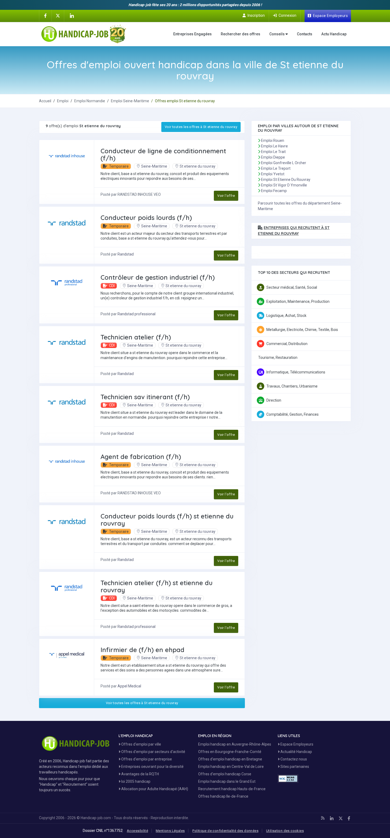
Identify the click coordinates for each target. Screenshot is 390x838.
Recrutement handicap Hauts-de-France (232, 789)
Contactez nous (293, 759)
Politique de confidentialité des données (225, 831)
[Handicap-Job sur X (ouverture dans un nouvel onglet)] (58, 15)
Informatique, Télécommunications (295, 372)
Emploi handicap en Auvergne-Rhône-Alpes (234, 744)
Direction (273, 400)
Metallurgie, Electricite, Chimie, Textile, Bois (302, 329)
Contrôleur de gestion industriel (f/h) (158, 277)
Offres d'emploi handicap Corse (224, 774)
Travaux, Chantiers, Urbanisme (292, 386)
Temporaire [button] (118, 166)
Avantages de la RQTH (139, 774)
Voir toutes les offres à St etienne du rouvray (201, 127)
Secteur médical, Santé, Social (291, 287)
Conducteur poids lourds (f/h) (146, 218)
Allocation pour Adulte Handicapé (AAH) (154, 789)
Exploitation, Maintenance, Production (298, 301)
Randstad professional (136, 314)
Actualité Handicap (296, 752)
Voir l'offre (226, 196)
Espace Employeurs (296, 744)
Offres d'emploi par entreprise (146, 759)
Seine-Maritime (154, 166)
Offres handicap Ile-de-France (223, 796)
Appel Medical (129, 686)
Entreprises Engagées (192, 34)
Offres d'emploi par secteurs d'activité (152, 752)
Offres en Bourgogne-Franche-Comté (229, 752)
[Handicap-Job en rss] (322, 818)
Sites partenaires (294, 766)
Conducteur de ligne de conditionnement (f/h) (163, 154)
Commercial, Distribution (286, 344)
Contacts (304, 34)
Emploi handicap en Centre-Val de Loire (231, 766)
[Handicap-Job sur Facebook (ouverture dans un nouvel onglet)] (45, 15)
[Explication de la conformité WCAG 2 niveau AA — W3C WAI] (288, 779)
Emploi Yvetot (272, 174)
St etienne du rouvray (197, 166)
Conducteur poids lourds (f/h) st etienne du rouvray (167, 519)
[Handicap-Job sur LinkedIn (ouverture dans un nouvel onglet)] (71, 15)
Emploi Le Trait (273, 152)
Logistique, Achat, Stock (286, 315)
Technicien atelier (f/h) (136, 337)
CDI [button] (111, 286)
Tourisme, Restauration (277, 357)
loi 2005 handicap (135, 781)
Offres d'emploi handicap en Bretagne (230, 759)
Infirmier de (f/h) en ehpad (142, 650)
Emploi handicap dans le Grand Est (226, 781)
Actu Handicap (333, 34)
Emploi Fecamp (274, 191)
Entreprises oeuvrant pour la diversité (152, 766)
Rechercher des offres (240, 34)
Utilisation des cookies (285, 831)
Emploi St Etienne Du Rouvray (285, 179)
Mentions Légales (170, 831)
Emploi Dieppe (273, 157)
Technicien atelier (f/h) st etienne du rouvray (157, 586)
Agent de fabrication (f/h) (141, 457)
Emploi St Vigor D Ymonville (284, 185)
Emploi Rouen (272, 140)
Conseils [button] (277, 34)
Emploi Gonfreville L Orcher (283, 163)
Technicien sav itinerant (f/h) (145, 397)
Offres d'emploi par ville (140, 744)
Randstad (126, 254)
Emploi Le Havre (274, 146)
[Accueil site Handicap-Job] (83, 34)
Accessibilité (137, 831)
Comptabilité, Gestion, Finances (292, 414)
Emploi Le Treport (276, 168)
